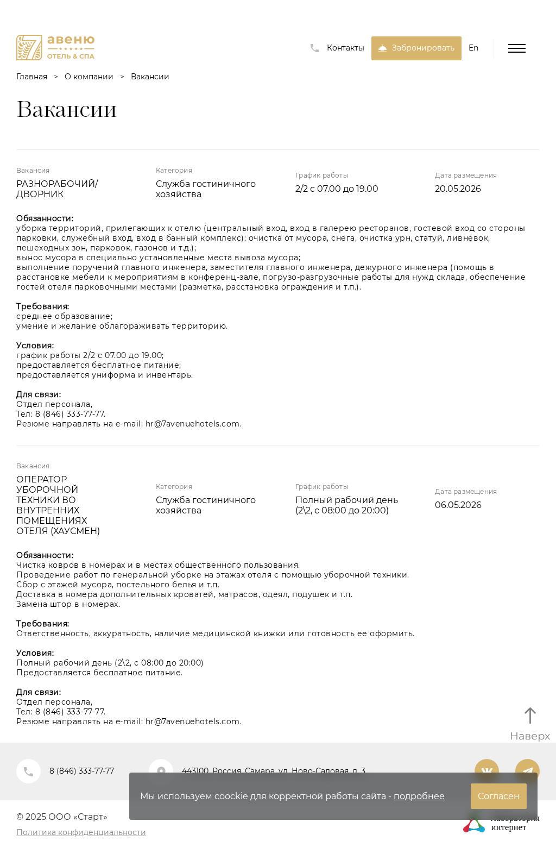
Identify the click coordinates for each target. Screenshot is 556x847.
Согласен (499, 796)
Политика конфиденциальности (81, 832)
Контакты (345, 48)
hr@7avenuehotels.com (193, 424)
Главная (31, 76)
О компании (89, 76)
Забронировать (423, 48)
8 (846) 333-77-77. (70, 414)
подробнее (419, 796)
